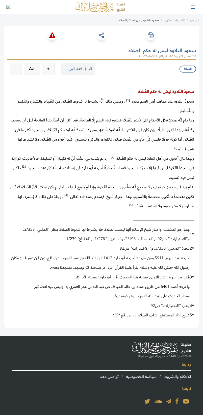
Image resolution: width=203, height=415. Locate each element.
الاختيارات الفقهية (174, 20)
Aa (32, 69)
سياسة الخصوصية (141, 377)
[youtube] (186, 401)
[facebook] (177, 401)
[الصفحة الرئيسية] (100, 7)
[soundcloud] (158, 401)
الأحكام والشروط (177, 377)
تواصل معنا (109, 377)
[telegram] (168, 401)
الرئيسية (194, 20)
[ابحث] (8, 7)
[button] (128, 100)
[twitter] (147, 401)
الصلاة (188, 69)
